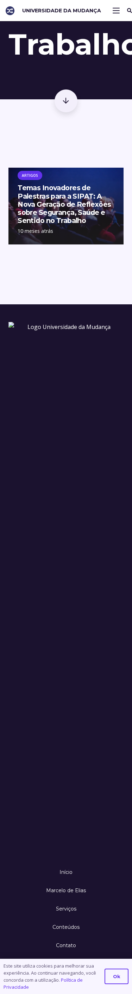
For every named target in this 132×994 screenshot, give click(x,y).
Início (66, 872)
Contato (66, 945)
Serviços (66, 909)
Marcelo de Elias (66, 890)
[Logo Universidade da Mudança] (10, 10)
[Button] (66, 100)
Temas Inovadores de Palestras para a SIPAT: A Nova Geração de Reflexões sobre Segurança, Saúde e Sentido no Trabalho (64, 204)
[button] (116, 10)
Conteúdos (66, 927)
